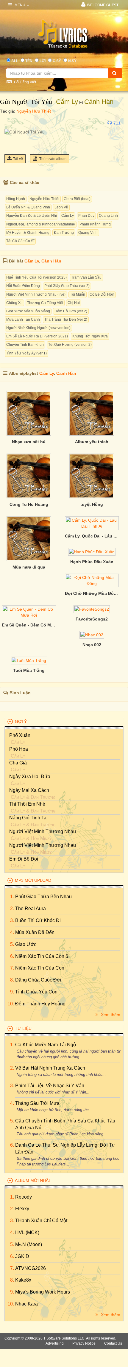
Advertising (55, 1343)
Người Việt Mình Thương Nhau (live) (35, 294)
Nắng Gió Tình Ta (27, 817)
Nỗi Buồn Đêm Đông (23, 286)
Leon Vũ (61, 207)
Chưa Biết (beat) (77, 199)
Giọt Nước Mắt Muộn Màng (28, 311)
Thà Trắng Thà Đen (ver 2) (65, 319)
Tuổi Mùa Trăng (29, 670)
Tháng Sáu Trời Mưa (37, 1103)
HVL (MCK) (27, 1232)
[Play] (10, 123)
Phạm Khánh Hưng (95, 224)
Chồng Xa (14, 303)
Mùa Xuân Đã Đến (34, 932)
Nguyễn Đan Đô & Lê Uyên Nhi (31, 216)
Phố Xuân (19, 735)
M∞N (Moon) (28, 1244)
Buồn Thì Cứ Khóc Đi (38, 920)
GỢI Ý (21, 721)
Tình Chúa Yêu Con (36, 991)
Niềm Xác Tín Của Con (39, 967)
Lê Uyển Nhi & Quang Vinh (28, 207)
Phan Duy (86, 216)
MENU (20, 5)
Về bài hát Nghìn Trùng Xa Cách (50, 1067)
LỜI (43, 61)
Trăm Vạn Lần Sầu (86, 277)
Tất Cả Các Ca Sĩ (20, 241)
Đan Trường (64, 233)
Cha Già (18, 762)
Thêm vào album (52, 159)
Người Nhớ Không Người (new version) (38, 328)
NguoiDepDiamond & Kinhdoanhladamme (40, 224)
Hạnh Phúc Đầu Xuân (91, 561)
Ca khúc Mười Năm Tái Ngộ (45, 1044)
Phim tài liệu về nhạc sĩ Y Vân (49, 1085)
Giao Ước (25, 944)
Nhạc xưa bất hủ (29, 441)
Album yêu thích (91, 441)
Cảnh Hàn (98, 101)
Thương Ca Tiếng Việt (45, 303)
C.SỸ (57, 61)
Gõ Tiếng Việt (24, 82)
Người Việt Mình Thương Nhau (42, 831)
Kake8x (23, 1279)
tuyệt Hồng (91, 504)
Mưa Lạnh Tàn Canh (23, 319)
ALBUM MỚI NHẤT (33, 1180)
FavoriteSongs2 (92, 619)
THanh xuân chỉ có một (41, 1220)
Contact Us (113, 1343)
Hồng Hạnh (15, 199)
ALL (14, 61)
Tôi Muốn (77, 294)
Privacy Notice (84, 1343)
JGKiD (22, 1256)
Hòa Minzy (41, 838)
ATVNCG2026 (30, 1268)
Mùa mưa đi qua (29, 567)
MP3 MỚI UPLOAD (33, 880)
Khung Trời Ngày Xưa (90, 336)
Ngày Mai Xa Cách (29, 790)
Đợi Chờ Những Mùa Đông (92, 593)
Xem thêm (110, 1014)
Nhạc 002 (91, 644)
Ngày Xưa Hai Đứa (29, 776)
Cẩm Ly (67, 101)
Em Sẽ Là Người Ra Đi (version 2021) (37, 336)
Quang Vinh (88, 233)
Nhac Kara (26, 1303)
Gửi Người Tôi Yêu (26, 101)
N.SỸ (72, 61)
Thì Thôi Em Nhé (27, 804)
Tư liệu (23, 1028)
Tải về (18, 159)
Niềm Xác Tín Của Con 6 (41, 956)
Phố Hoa (18, 749)
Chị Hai (74, 303)
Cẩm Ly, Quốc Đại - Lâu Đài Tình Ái (92, 536)
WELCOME (102, 5)
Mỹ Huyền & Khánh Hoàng (27, 233)
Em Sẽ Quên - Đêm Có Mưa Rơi (29, 625)
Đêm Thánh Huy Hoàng (40, 1003)
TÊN (28, 61)
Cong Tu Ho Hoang (29, 504)
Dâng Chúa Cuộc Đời (38, 979)
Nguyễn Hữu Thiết (33, 111)
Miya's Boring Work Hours (42, 1291)
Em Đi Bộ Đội (23, 858)
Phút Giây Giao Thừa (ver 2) (67, 286)
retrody (23, 1196)
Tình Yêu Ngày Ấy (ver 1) (26, 353)
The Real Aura (30, 908)
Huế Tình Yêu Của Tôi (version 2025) (36, 277)
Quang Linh (108, 216)
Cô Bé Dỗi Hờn (102, 294)
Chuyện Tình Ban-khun (25, 344)
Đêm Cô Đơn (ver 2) (70, 311)
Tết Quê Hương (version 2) (70, 344)
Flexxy (22, 1208)
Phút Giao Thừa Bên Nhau (43, 896)
